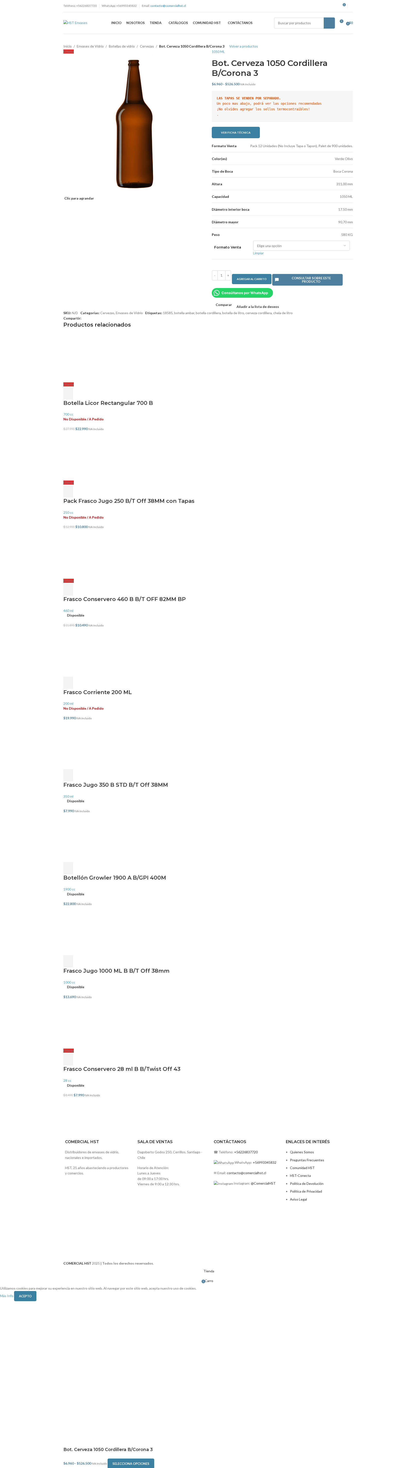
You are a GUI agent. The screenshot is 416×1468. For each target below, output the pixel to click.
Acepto (25, 1296)
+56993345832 (264, 1162)
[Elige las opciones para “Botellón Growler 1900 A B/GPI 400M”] (68, 868)
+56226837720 (246, 1152)
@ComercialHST (263, 1183)
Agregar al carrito (252, 279)
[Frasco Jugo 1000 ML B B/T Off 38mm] (208, 931)
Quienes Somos (302, 1152)
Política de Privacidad (306, 1191)
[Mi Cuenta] (351, 6)
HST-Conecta (300, 1175)
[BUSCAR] (329, 23)
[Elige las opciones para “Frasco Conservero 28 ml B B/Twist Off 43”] (68, 1059)
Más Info (7, 1296)
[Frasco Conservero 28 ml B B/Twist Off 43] (208, 1024)
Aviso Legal (298, 1199)
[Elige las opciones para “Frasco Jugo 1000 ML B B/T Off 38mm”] (68, 961)
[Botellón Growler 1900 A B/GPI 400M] (208, 838)
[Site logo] (75, 22)
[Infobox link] (171, 1151)
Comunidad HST (302, 1168)
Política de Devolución (306, 1183)
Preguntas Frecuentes (307, 1160)
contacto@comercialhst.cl (246, 1173)
